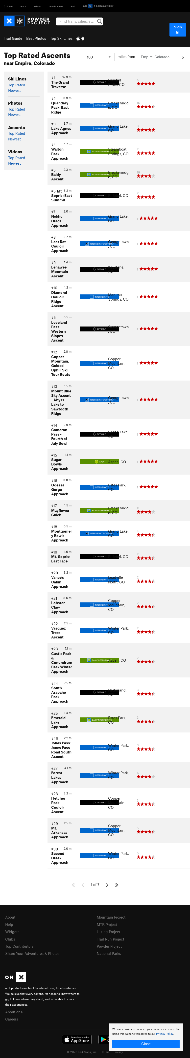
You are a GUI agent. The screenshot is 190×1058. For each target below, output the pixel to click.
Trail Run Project (110, 939)
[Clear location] (183, 57)
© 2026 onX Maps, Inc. (82, 1052)
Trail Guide (13, 38)
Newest (14, 90)
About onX (14, 1012)
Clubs (10, 939)
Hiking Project (108, 931)
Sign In (178, 29)
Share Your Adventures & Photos (32, 953)
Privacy (118, 1052)
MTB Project (107, 924)
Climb (8, 6)
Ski (73, 6)
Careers (11, 1019)
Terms (105, 1052)
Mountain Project (111, 917)
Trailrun (55, 6)
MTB (24, 6)
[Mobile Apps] (80, 38)
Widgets (12, 931)
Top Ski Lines (61, 38)
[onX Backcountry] (98, 6)
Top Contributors (19, 946)
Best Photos (36, 38)
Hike (37, 6)
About (10, 917)
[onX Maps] (15, 981)
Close (146, 1043)
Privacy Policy (164, 1034)
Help (9, 924)
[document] (146, 1037)
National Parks (109, 953)
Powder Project (109, 946)
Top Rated (16, 85)
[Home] (29, 21)
